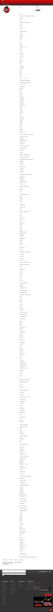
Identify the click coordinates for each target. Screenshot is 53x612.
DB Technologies (22, 387)
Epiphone (21, 50)
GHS (20, 90)
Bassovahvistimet (24, 194)
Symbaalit (22, 269)
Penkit (21, 256)
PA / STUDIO (4, 591)
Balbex (21, 296)
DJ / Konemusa (24, 444)
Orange (21, 191)
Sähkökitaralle (22, 138)
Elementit (21, 209)
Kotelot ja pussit (24, 136)
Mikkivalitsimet (22, 178)
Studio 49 (21, 513)
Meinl (20, 270)
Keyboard (22, 247)
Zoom (20, 225)
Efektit (21, 530)
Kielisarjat (22, 86)
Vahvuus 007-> (22, 97)
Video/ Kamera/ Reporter (23, 367)
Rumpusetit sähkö (24, 264)
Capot (21, 152)
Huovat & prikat (22, 333)
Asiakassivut (22, 581)
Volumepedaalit (22, 234)
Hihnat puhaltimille (22, 494)
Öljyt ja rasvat (22, 493)
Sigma (21, 29)
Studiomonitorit (24, 426)
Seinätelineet (22, 149)
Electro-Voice (22, 384)
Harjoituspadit (23, 314)
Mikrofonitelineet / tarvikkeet (24, 368)
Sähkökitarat (23, 31)
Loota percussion (22, 321)
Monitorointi (23, 401)
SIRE (20, 62)
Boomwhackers (24, 508)
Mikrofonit (22, 342)
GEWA (21, 73)
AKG (20, 347)
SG (20, 40)
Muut (20, 20)
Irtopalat (21, 517)
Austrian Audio (22, 353)
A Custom (21, 276)
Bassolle (21, 122)
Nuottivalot (21, 452)
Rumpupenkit (23, 292)
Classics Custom (22, 271)
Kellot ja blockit (22, 327)
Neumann (21, 358)
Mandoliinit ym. (22, 143)
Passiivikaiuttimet (24, 390)
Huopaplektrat (22, 172)
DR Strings (21, 93)
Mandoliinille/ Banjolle (23, 132)
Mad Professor (22, 217)
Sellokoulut (21, 548)
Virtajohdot (21, 468)
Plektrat (22, 169)
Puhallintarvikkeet (24, 485)
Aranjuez (21, 109)
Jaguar (21, 36)
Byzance (21, 272)
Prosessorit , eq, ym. (25, 397)
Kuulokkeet (23, 417)
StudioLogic (21, 242)
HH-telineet (21, 285)
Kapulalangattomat (22, 363)
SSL (20, 440)
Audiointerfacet (24, 436)
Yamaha (21, 17)
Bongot (21, 323)
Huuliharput (23, 480)
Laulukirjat (21, 545)
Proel (20, 376)
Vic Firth (21, 297)
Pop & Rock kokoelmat (23, 544)
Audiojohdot (21, 462)
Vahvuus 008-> (22, 98)
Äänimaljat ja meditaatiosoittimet (28, 557)
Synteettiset (21, 487)
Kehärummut (23, 505)
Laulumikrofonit (22, 344)
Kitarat (21, 525)
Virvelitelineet (22, 286)
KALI (20, 422)
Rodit (20, 302)
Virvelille (21, 306)
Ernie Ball (21, 89)
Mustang (21, 37)
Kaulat (21, 183)
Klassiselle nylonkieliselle (23, 140)
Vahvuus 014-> (22, 103)
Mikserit (22, 370)
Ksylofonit (21, 514)
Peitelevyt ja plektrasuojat (23, 182)
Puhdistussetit (22, 492)
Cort (20, 26)
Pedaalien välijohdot (23, 232)
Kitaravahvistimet (24, 186)
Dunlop (21, 92)
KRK (20, 430)
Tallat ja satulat (22, 179)
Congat (21, 324)
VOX (20, 190)
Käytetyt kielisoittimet (25, 82)
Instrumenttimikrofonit (23, 354)
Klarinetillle (21, 488)
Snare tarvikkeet (22, 339)
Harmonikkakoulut (22, 549)
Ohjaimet (22, 408)
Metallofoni (21, 518)
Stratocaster (21, 45)
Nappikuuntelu (22, 403)
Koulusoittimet (4, 596)
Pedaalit (22, 254)
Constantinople (22, 280)
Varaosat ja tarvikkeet (25, 174)
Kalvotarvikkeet (22, 309)
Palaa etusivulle (5, 559)
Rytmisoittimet (23, 501)
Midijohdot (21, 463)
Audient (21, 441)
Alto (20, 375)
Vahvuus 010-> (22, 117)
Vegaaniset (21, 162)
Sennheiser (21, 346)
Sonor (20, 512)
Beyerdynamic (22, 421)
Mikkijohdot (21, 460)
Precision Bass (22, 57)
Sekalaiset (21, 335)
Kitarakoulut (21, 540)
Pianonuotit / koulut (22, 539)
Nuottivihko (4, 602)
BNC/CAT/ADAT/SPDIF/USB (24, 464)
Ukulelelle (21, 131)
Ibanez (21, 19)
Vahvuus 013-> (22, 102)
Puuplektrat (21, 171)
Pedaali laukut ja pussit (23, 231)
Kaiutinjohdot (22, 461)
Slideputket (23, 166)
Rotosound (21, 94)
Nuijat (20, 334)
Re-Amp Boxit (22, 235)
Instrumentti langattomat (23, 365)
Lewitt (20, 351)
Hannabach (21, 110)
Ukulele (21, 541)
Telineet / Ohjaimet (22, 433)
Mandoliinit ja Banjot (25, 80)
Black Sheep (21, 222)
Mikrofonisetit (22, 366)
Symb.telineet (22, 284)
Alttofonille (21, 490)
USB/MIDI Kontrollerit (25, 252)
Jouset (21, 474)
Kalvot (21, 305)
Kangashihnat (22, 161)
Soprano (21, 69)
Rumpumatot (23, 316)
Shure (20, 345)
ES (20, 41)
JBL (20, 383)
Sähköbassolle (22, 139)
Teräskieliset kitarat (25, 22)
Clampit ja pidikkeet (23, 288)
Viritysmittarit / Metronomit (26, 134)
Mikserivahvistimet (25, 379)
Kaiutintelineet (22, 450)
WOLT (3, 605)
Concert (21, 75)
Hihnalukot (21, 163)
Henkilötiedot (21, 585)
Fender (21, 33)
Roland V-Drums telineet (23, 287)
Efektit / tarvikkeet (24, 211)
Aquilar (21, 229)
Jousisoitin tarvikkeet (25, 476)
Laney (20, 192)
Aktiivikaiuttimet (24, 382)
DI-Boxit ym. (23, 399)
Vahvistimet (4, 586)
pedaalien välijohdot (23, 459)
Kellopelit (22, 503)
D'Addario (21, 88)
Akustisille (22, 204)
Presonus (21, 386)
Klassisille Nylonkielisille (23, 105)
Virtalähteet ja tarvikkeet (23, 233)
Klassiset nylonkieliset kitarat (27, 16)
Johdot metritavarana (23, 467)
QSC (20, 385)
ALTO (20, 388)
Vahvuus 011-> (22, 118)
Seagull (21, 28)
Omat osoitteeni (21, 584)
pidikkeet (21, 329)
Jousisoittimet (22, 533)
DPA (20, 359)
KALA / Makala (22, 68)
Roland (21, 240)
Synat (21, 249)
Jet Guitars (21, 51)
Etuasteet (22, 410)
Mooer (21, 216)
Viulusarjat (22, 471)
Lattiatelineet (21, 150)
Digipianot (22, 238)
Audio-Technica (22, 350)
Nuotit (21, 537)
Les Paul (21, 39)
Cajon (20, 320)
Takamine (21, 25)
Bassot (21, 53)
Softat (21, 406)
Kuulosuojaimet (24, 424)
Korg (20, 245)
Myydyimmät (13, 585)
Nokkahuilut (23, 499)
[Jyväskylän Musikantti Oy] (9, 9)
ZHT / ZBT (21, 274)
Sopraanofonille (22, 489)
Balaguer (21, 43)
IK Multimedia (22, 439)
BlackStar (21, 189)
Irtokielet (21, 96)
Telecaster (21, 46)
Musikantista (13, 590)
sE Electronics (22, 360)
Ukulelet (22, 66)
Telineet (22, 258)
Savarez (21, 108)
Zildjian (21, 273)
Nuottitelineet (22, 451)
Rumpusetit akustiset (25, 262)
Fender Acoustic (22, 27)
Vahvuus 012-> (22, 101)
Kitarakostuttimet (24, 157)
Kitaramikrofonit (22, 177)
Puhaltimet (22, 483)
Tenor (20, 76)
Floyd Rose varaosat (23, 180)
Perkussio (22, 319)
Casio (20, 241)
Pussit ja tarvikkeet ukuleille (24, 78)
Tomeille (21, 307)
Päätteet (22, 394)
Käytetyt (22, 524)
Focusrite (21, 437)
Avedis (21, 275)
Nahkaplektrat (22, 170)
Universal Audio (22, 218)
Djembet (21, 322)
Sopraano (21, 74)
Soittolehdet (21, 486)
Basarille (21, 308)
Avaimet (21, 338)
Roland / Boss (22, 188)
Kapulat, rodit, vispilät (25, 294)
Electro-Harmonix (22, 223)
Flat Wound (21, 129)
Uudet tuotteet (13, 584)
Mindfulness (21, 328)
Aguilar (21, 196)
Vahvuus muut (22, 104)
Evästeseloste (13, 593)
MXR (20, 215)
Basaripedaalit (23, 290)
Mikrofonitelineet (22, 449)
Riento (21, 18)
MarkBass (21, 197)
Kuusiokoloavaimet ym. (23, 181)
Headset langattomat (23, 364)
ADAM (21, 429)
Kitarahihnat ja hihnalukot (26, 159)
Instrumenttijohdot (24, 146)
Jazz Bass (21, 56)
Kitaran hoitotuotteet (25, 155)
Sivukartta (12, 594)
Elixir (20, 91)
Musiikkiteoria (22, 546)
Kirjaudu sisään (4, 3)
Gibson (21, 38)
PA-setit (22, 392)
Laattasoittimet (23, 510)
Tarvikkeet (22, 207)
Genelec (21, 428)
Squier (21, 44)
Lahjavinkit (22, 553)
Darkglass (21, 201)
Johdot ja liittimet (24, 457)
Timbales (21, 301)
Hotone (21, 220)
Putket (21, 208)
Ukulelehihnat (22, 164)
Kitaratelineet (23, 148)
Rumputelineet (23, 283)
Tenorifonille (21, 491)
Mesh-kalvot (21, 310)
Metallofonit (21, 511)
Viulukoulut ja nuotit (23, 547)
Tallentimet (22, 412)
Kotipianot (21, 243)
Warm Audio (21, 224)
